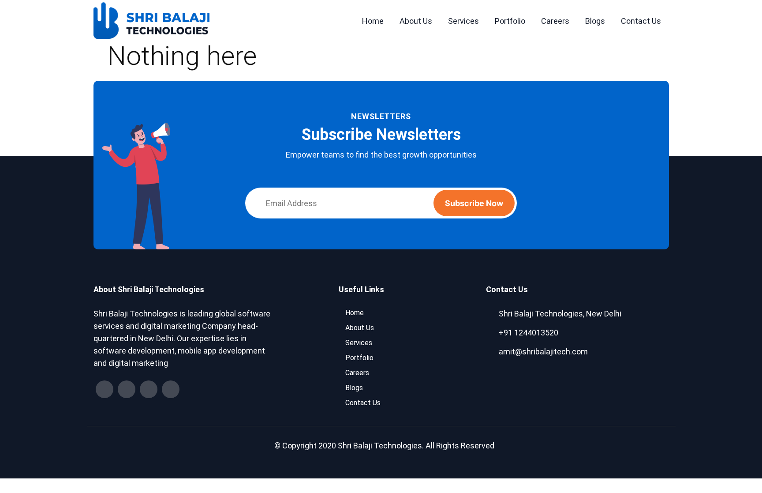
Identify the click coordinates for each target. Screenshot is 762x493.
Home (373, 21)
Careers (555, 21)
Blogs (595, 21)
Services (463, 21)
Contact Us (641, 21)
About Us (416, 21)
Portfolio (510, 21)
